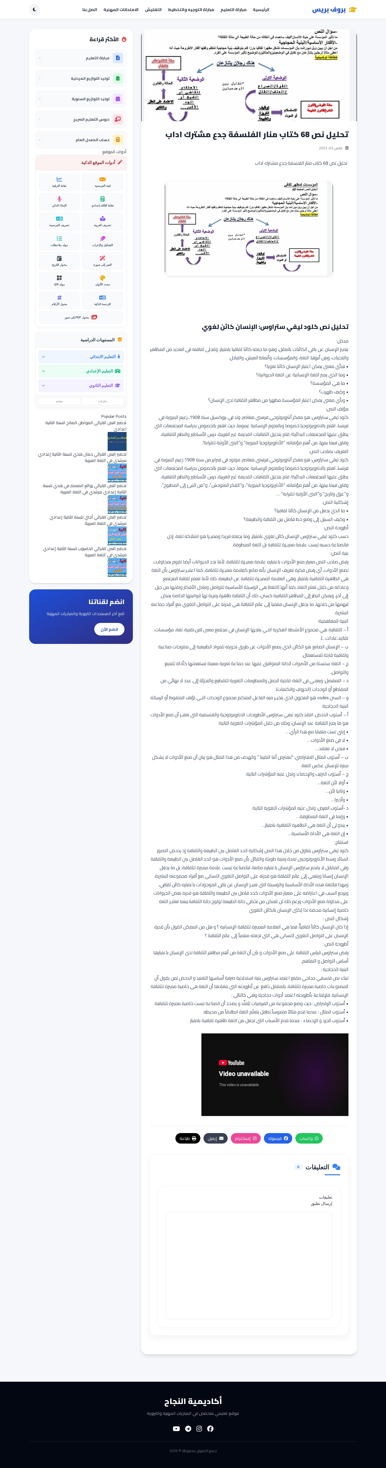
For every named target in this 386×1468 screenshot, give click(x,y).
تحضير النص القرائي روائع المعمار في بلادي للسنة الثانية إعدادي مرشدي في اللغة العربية (85, 489)
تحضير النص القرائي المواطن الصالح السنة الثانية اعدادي (86, 426)
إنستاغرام (243, 1138)
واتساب (306, 1138)
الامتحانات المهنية (121, 9)
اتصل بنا (89, 9)
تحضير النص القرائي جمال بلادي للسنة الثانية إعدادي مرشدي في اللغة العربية (82, 457)
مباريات (102, 401)
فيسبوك (275, 1138)
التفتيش (153, 9)
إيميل (212, 1138)
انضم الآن (109, 629)
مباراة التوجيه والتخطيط (191, 9)
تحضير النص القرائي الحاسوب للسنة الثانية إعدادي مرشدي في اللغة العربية (85, 552)
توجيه (59, 401)
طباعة (185, 1138)
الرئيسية (261, 9)
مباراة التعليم (234, 9)
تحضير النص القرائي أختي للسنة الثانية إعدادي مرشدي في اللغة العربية (88, 520)
